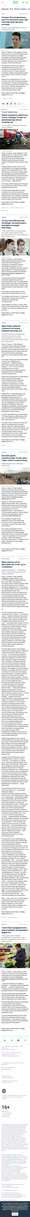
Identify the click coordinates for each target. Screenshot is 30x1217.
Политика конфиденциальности (9, 1200)
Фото (11, 9)
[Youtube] (18, 1040)
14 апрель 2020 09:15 (23, 322)
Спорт (3, 14)
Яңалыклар (5, 9)
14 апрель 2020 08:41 (23, 452)
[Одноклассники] (11, 103)
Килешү (15, 1214)
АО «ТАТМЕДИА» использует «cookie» (11, 1193)
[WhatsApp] (15, 103)
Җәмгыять (4, 109)
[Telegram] (7, 103)
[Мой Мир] (19, 103)
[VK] (5, 1040)
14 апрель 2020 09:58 (23, 109)
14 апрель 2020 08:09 (23, 558)
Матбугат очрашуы (20, 9)
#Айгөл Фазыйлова (12, 917)
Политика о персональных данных (10, 1187)
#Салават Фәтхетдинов (7, 98)
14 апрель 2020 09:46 (23, 217)
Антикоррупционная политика (9, 1190)
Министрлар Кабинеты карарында (12, 273)
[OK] (25, 1040)
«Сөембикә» (5, 578)
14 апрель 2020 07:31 (23, 924)
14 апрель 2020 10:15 (23, 14)
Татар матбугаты (5, 558)
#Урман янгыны (5, 207)
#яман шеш (4, 917)
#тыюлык (4, 445)
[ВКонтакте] (3, 103)
